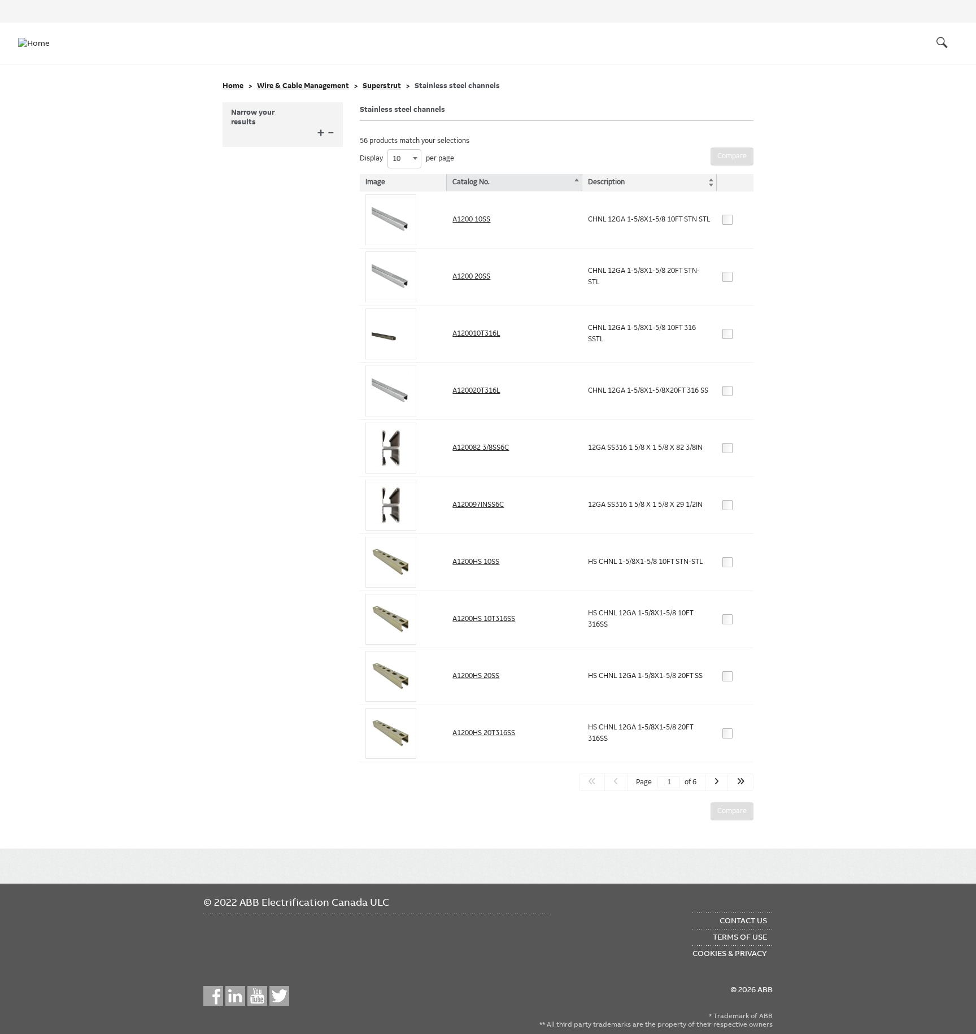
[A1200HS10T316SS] (390, 619)
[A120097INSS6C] (390, 505)
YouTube (257, 996)
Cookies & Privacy (729, 953)
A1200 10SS (471, 219)
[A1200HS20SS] (390, 676)
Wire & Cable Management (303, 86)
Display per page (407, 158)
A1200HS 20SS (475, 676)
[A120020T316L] (390, 391)
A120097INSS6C (478, 505)
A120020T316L (476, 390)
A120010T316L (476, 333)
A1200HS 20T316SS (483, 733)
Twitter (279, 996)
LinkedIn (235, 996)
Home (233, 86)
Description (606, 182)
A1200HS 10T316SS (483, 619)
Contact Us (743, 920)
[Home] (40, 43)
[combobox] (404, 158)
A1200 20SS (471, 276)
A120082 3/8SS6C (480, 447)
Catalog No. (471, 182)
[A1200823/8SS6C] (390, 448)
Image (375, 182)
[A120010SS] (390, 219)
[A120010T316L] (390, 334)
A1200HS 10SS (475, 562)
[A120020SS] (390, 276)
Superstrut (382, 86)
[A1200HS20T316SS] (390, 733)
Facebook (213, 996)
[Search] (942, 43)
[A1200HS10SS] (390, 562)
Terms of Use (740, 937)
